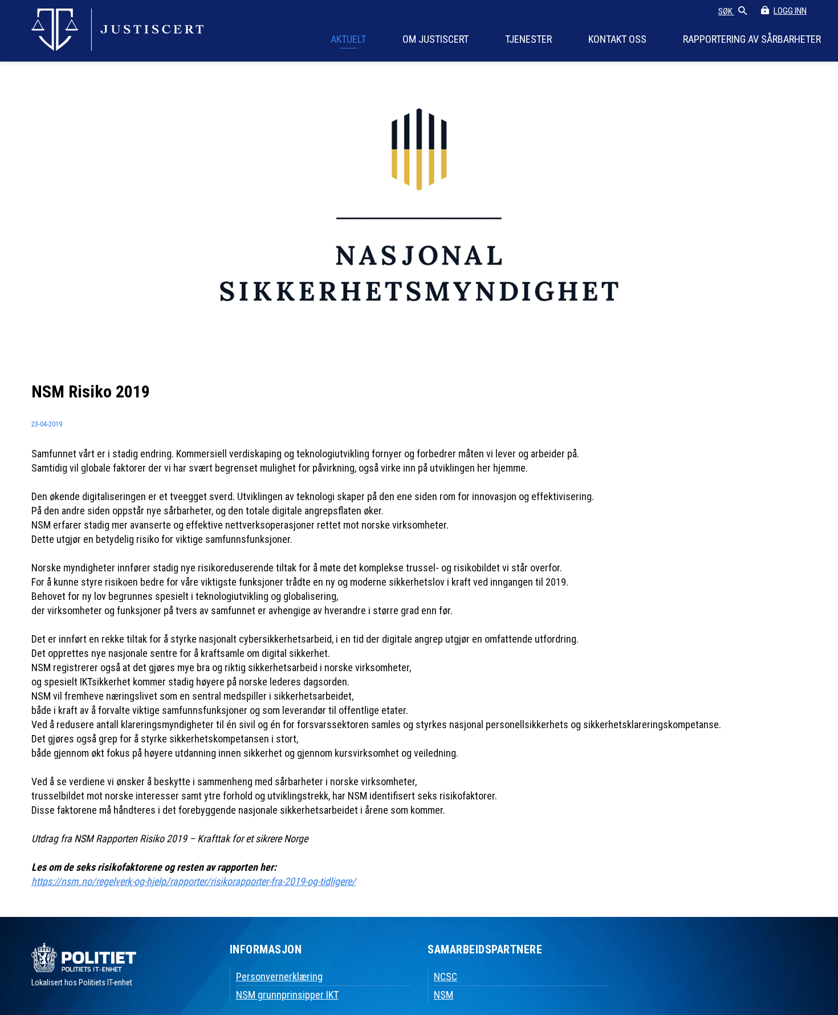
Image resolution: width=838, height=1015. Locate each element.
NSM (443, 995)
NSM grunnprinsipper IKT (287, 995)
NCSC (445, 976)
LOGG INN (790, 11)
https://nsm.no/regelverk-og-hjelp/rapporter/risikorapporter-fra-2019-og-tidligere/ (193, 881)
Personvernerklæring (279, 976)
